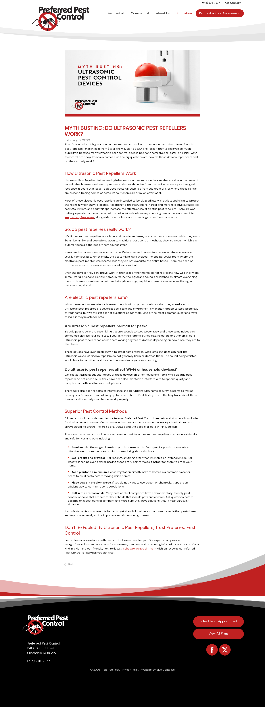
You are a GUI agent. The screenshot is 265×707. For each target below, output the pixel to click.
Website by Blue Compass (158, 670)
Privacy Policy (130, 670)
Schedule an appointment (139, 548)
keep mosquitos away (79, 217)
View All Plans (218, 633)
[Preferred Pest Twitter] (225, 650)
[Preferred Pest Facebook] (212, 650)
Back (71, 564)
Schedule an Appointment (218, 621)
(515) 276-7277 (38, 661)
